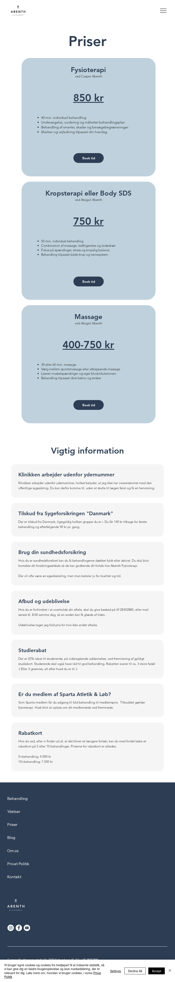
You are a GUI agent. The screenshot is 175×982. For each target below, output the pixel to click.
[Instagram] (10, 928)
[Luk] (169, 971)
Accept (156, 971)
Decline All (135, 971)
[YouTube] (27, 928)
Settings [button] (115, 971)
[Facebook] (19, 928)
